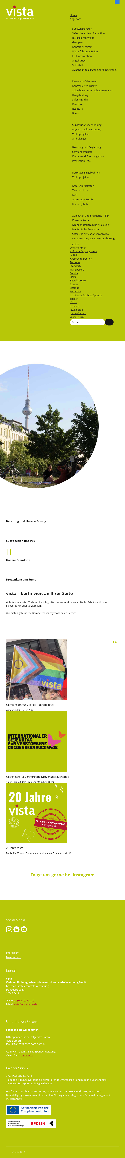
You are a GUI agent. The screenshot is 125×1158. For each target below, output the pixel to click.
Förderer (75, 262)
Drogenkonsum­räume (21, 579)
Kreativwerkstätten (83, 185)
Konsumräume (80, 220)
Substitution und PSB (20, 541)
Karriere (74, 244)
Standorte (76, 266)
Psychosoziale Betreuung (86, 129)
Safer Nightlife (80, 99)
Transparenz (77, 269)
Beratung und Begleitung (86, 147)
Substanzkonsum (82, 28)
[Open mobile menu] (71, 7)
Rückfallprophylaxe (83, 37)
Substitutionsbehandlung (87, 125)
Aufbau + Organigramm (83, 251)
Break (75, 113)
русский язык (78, 313)
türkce (73, 302)
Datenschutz (13, 957)
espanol (74, 306)
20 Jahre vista (14, 848)
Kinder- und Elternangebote (88, 156)
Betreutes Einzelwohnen (86, 172)
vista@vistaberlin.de (25, 1004)
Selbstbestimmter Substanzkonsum (92, 90)
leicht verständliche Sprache (86, 295)
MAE (74, 195)
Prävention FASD (81, 161)
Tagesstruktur (80, 190)
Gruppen (77, 42)
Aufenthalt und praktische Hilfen (90, 215)
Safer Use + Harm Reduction (88, 33)
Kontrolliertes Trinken (84, 86)
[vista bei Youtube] (16, 929)
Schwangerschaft (82, 151)
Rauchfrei (77, 104)
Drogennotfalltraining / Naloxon (90, 224)
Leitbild (74, 255)
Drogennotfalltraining (84, 81)
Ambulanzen (79, 138)
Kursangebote (80, 204)
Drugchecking (80, 95)
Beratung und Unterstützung (26, 521)
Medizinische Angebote (85, 229)
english (74, 298)
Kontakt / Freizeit (82, 47)
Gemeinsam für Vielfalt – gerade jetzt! (30, 705)
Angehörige (79, 60)
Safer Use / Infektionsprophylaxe (91, 234)
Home (73, 15)
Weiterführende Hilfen (85, 51)
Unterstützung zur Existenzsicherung (93, 238)
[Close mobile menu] (71, 11)
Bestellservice (78, 280)
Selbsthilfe (78, 65)
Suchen (109, 322)
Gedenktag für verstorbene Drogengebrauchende (37, 776)
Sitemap (74, 288)
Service (74, 273)
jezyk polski (76, 309)
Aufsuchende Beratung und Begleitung (94, 69)
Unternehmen (78, 247)
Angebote (75, 19)
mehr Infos (27, 1055)
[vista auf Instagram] (9, 929)
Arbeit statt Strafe (82, 199)
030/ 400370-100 (25, 1000)
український (77, 317)
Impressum (12, 952)
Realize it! (77, 108)
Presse (74, 284)
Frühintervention (82, 56)
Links (73, 277)
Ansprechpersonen (81, 258)
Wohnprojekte (80, 134)
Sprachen (75, 291)
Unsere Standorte (18, 560)
